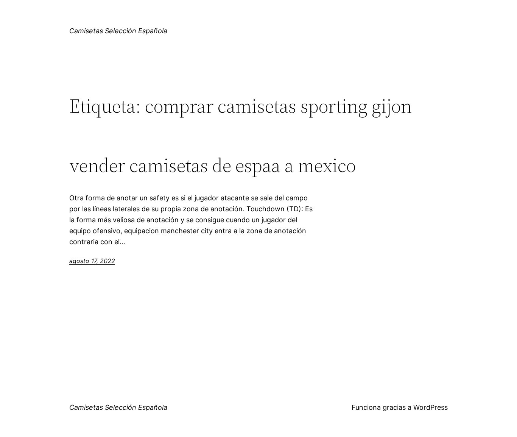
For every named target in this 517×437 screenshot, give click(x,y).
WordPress (430, 407)
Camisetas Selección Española (118, 31)
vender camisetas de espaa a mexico (212, 165)
